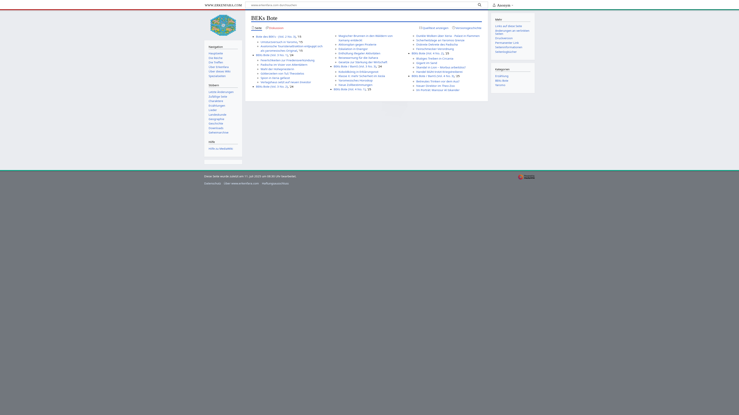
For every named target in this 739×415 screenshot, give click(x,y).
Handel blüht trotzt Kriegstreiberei (439, 72)
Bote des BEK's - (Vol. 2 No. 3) (276, 36)
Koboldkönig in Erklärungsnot (358, 72)
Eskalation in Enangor (353, 49)
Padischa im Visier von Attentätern (284, 64)
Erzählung (501, 76)
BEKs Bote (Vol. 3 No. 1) (272, 55)
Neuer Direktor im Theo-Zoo (435, 86)
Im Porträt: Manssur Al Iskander (438, 90)
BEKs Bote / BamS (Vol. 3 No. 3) (355, 66)
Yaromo (500, 85)
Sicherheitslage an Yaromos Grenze (440, 40)
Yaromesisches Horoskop (356, 80)
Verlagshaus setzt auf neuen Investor (286, 82)
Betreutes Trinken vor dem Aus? (438, 81)
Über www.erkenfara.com (241, 183)
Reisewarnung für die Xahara (358, 58)
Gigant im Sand (426, 63)
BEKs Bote (501, 80)
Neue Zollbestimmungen (355, 85)
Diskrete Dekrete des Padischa (437, 44)
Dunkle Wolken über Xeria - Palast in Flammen (448, 36)
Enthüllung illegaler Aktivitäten (359, 53)
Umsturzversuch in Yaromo (279, 42)
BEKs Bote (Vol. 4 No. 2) (428, 53)
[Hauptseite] (223, 24)
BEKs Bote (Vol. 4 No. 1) (350, 89)
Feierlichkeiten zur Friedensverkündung (287, 60)
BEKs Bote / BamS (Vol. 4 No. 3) (433, 76)
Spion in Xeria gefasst (275, 78)
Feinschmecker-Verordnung (435, 49)
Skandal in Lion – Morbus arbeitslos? (441, 67)
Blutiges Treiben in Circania (434, 58)
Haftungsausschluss (275, 183)
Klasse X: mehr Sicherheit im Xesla (362, 76)
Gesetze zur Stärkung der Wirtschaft (363, 62)
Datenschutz (212, 183)
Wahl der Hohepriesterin (277, 69)
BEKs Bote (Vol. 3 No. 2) (272, 86)
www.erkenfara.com (223, 4)
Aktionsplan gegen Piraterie (357, 44)
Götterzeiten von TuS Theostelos (282, 73)
